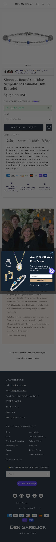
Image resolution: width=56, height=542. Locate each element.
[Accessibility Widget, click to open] (52, 271)
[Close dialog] (52, 253)
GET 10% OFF (41, 280)
